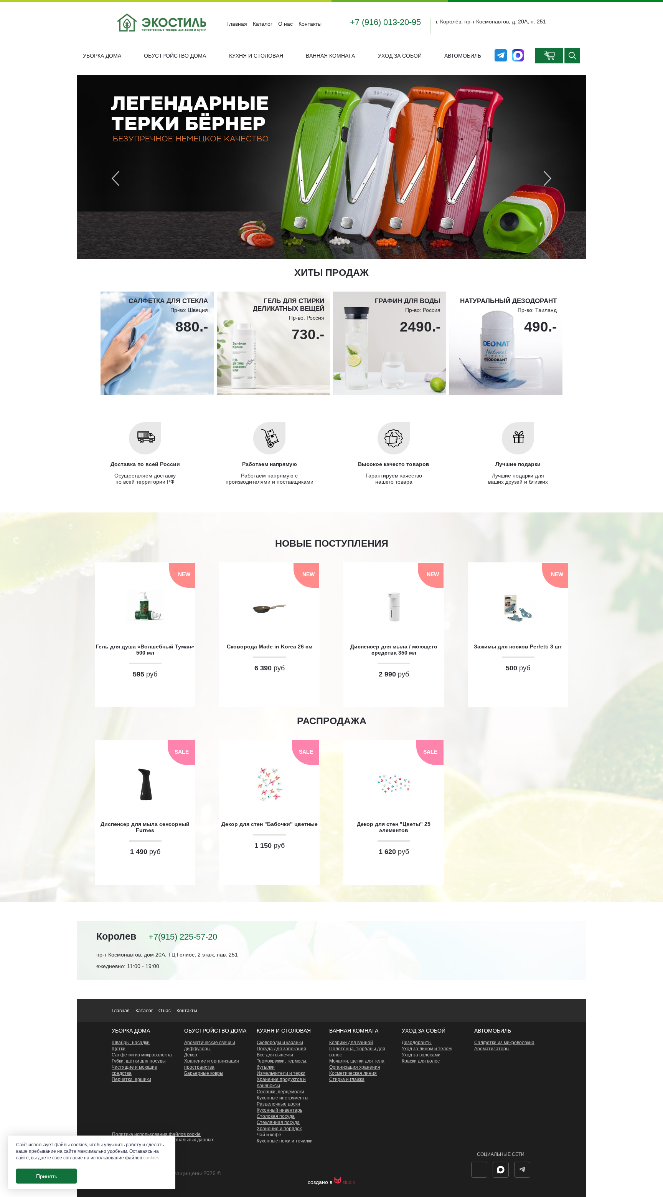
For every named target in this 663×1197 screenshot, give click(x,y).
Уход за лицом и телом (427, 1048)
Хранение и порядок (279, 1128)
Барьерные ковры (203, 1073)
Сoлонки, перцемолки (280, 1091)
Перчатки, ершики (131, 1079)
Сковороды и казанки (280, 1042)
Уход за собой (400, 56)
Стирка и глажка (346, 1079)
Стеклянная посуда (278, 1122)
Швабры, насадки (131, 1042)
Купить (145, 693)
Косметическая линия (353, 1073)
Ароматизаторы (492, 1048)
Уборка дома (102, 56)
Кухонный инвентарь (279, 1110)
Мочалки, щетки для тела (356, 1061)
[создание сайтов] (338, 1182)
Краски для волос (421, 1061)
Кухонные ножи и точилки (285, 1141)
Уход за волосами (421, 1055)
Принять (46, 1176)
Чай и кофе (269, 1134)
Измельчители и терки (281, 1073)
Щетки (118, 1048)
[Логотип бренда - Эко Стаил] (162, 38)
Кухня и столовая (256, 56)
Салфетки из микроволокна (142, 1055)
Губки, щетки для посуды (139, 1061)
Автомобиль (462, 56)
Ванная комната (330, 56)
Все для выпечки (275, 1055)
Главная (236, 24)
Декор (190, 1055)
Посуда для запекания (281, 1048)
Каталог (262, 24)
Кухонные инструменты (282, 1098)
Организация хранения (354, 1067)
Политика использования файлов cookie (156, 1134)
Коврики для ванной (351, 1042)
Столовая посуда (276, 1116)
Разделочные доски (278, 1104)
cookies (151, 1158)
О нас (285, 24)
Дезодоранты (417, 1042)
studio (349, 1182)
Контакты (310, 24)
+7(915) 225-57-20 (182, 937)
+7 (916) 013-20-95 (385, 22)
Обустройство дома (175, 56)
